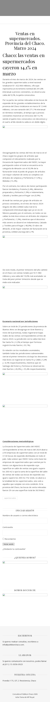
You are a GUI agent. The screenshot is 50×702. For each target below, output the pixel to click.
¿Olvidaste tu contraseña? (14, 549)
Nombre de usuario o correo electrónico (20, 515)
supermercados (10, 498)
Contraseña (8, 527)
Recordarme (10, 539)
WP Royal (30, 697)
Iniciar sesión (8, 544)
